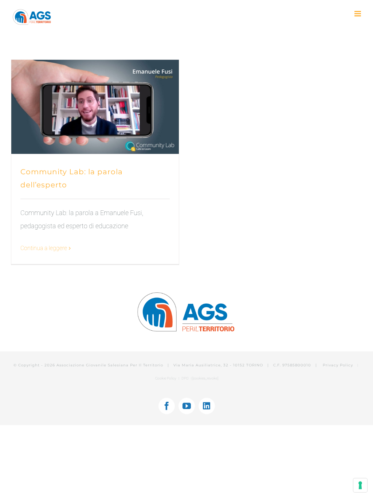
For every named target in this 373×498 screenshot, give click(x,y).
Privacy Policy (338, 365)
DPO (185, 378)
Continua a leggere (43, 248)
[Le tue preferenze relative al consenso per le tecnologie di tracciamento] (360, 485)
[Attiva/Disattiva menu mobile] (358, 13)
